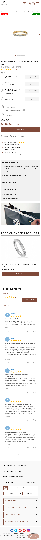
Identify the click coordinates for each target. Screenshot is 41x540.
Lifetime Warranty (9, 150)
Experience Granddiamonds (15, 465)
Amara (12, 399)
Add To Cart (20, 129)
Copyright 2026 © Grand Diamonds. (20, 538)
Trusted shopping (12, 514)
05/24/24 (7, 331)
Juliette (13, 313)
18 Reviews (15, 69)
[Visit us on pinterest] (20, 530)
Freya (12, 426)
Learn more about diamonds (10, 198)
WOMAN (30, 493)
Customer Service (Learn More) (13, 155)
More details (21, 272)
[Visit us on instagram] (28, 530)
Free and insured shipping (12, 147)
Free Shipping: (11, 107)
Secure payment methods (15, 508)
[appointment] (24, 3)
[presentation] (2, 33)
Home (3, 11)
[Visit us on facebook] (11, 530)
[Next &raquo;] (24, 454)
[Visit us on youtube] (24, 530)
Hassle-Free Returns (10, 152)
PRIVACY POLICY (19, 533)
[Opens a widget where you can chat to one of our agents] (33, 536)
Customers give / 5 (10, 142)
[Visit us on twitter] (16, 530)
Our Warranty (10, 115)
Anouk (12, 369)
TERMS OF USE (5, 533)
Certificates (10, 501)
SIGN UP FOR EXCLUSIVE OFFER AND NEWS (19, 483)
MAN (11, 493)
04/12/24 (7, 362)
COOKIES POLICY (33, 533)
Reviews (5, 293)
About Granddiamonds (13, 477)
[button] (15, 55)
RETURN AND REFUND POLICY (9, 535)
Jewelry (7, 11)
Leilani (12, 338)
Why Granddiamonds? (12, 471)
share (8, 328)
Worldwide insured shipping (17, 521)
